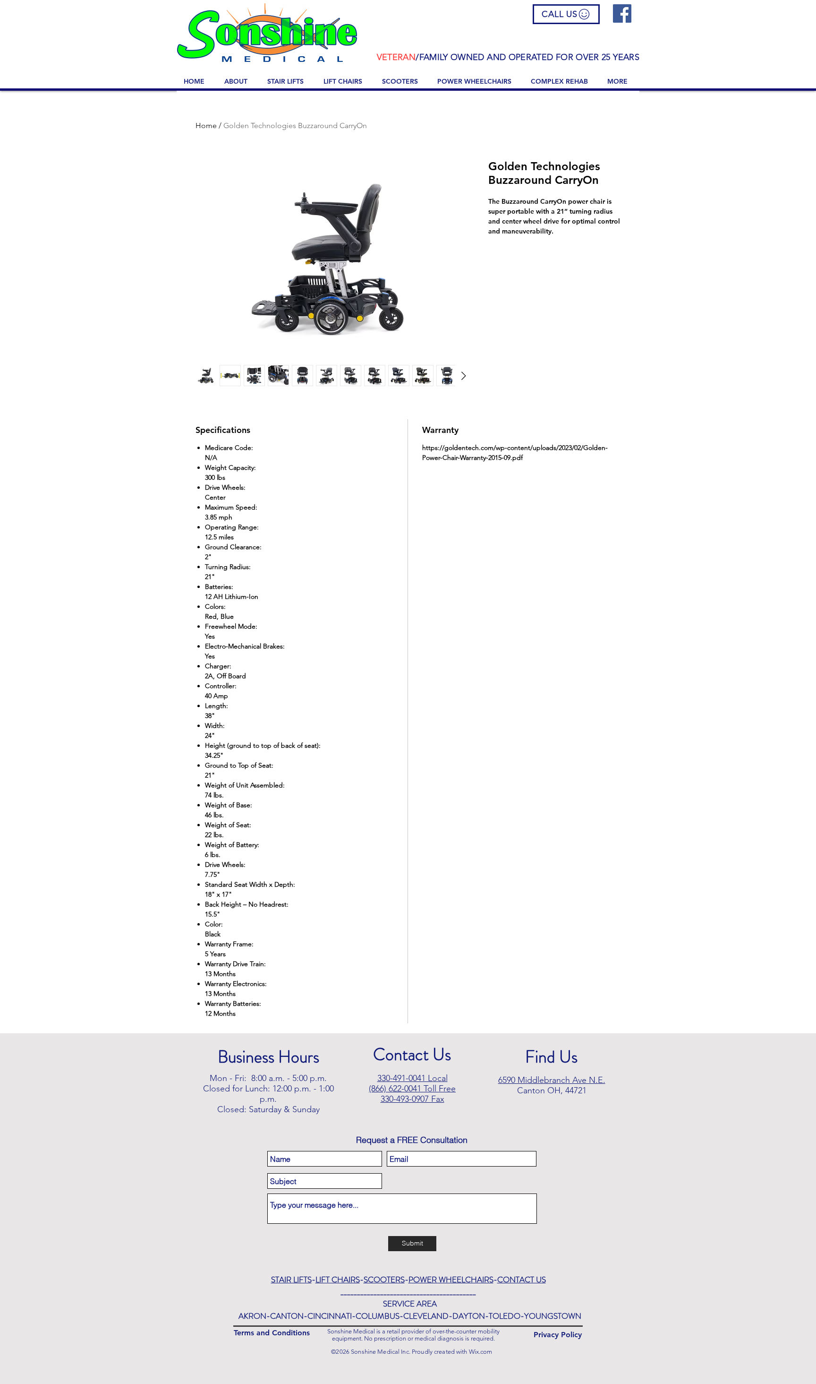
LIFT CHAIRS (337, 1279)
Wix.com (481, 1351)
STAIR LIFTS (291, 1279)
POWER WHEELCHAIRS (450, 1279)
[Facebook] (622, 13)
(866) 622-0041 (395, 1088)
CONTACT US (521, 1279)
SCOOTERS (384, 1279)
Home (206, 125)
